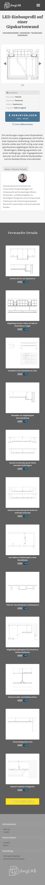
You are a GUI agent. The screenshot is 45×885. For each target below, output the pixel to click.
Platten (18, 97)
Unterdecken (25, 32)
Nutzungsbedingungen (11, 856)
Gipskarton (17, 104)
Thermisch (18, 100)
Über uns (6, 829)
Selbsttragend (20, 108)
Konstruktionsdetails (10, 32)
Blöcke (5, 845)
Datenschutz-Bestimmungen (14, 859)
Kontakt (6, 832)
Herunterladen (24, 116)
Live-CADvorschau (23, 124)
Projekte (6, 842)
